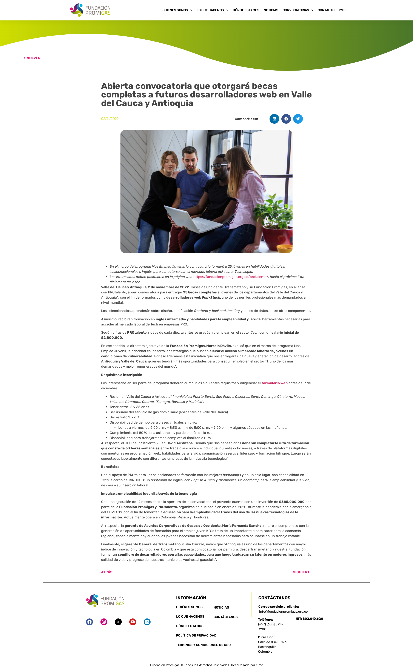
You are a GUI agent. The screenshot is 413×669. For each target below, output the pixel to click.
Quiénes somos (175, 10)
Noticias (271, 10)
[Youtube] (132, 621)
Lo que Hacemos (210, 10)
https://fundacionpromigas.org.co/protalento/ (230, 277)
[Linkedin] (147, 621)
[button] (274, 119)
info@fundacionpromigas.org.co (283, 612)
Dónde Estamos (246, 10)
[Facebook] (89, 621)
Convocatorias (296, 10)
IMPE (342, 10)
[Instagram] (103, 621)
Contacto (326, 10)
